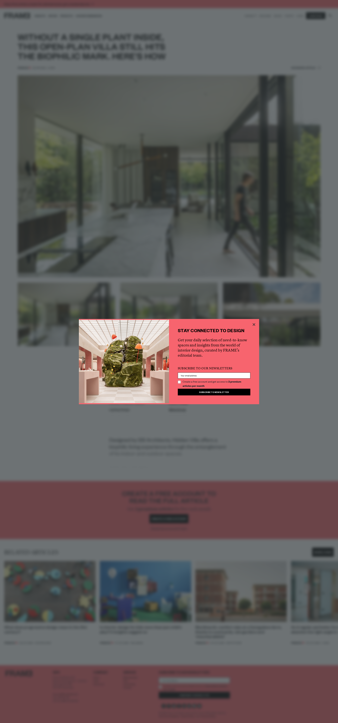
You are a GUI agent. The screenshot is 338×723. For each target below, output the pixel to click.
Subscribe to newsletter (214, 392)
